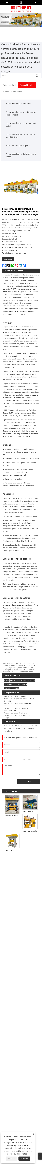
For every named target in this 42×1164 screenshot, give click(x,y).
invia (29, 781)
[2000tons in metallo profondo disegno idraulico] (12, 804)
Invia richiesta (8, 259)
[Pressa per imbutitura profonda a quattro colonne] (30, 821)
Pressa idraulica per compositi (18, 103)
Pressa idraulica (31, 44)
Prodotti (14, 44)
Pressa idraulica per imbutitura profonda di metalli (21, 113)
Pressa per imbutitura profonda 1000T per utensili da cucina (12, 850)
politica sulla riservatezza (17, 1154)
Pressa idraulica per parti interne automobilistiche (21, 135)
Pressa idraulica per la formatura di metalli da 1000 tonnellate (30, 811)
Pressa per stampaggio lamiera (15, 684)
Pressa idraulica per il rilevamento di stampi (21, 155)
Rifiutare (11, 1159)
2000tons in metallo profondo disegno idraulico (12, 815)
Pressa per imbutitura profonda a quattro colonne (30, 831)
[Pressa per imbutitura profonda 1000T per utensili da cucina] (12, 841)
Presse (6, 680)
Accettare (24, 1159)
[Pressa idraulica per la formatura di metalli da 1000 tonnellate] (30, 802)
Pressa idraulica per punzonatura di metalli (21, 124)
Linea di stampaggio (11, 688)
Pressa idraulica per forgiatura (18, 145)
